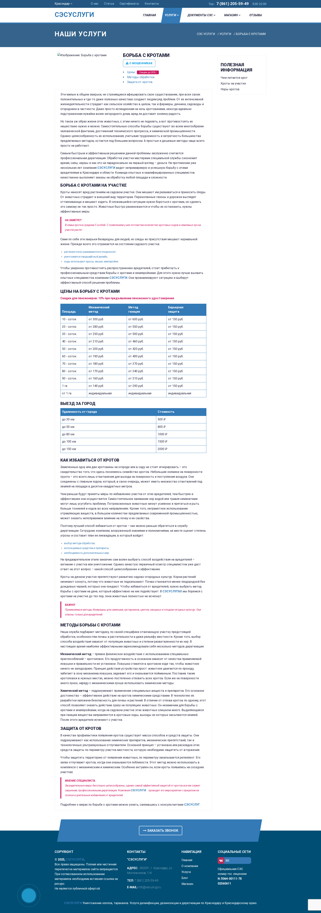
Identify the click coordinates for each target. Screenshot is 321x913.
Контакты (152, 3)
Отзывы (255, 15)
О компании (189, 866)
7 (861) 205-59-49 (232, 3)
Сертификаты (129, 3)
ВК (227, 860)
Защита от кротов (140, 82)
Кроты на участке (233, 83)
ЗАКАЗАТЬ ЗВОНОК (162, 830)
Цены (131, 72)
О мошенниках (141, 63)
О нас (94, 3)
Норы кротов (230, 89)
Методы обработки (140, 77)
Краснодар (62, 3)
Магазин (231, 15)
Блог (184, 878)
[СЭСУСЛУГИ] (79, 9)
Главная (149, 15)
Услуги (170, 15)
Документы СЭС (200, 15)
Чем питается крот (234, 77)
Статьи (109, 3)
